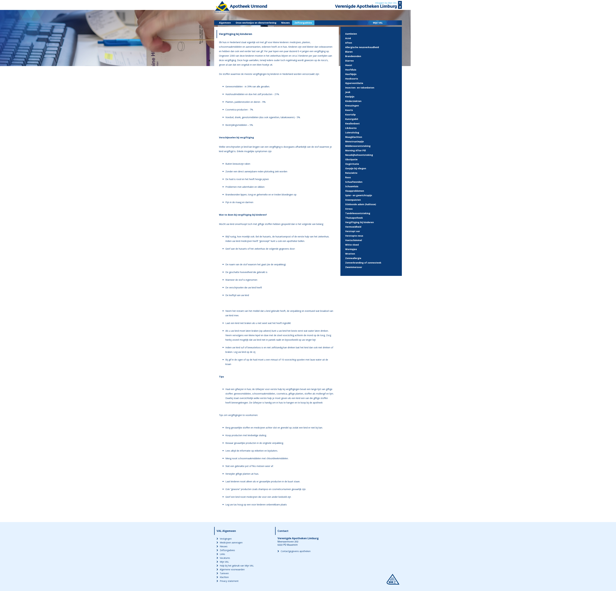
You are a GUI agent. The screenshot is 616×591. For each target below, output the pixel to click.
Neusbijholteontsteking (359, 154)
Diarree (349, 60)
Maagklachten (353, 136)
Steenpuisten (353, 199)
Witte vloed (352, 244)
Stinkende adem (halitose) (360, 204)
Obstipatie (351, 159)
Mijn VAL (378, 22)
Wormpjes (351, 249)
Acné (348, 38)
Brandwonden (353, 56)
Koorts (349, 110)
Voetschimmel (353, 240)
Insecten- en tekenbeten (359, 87)
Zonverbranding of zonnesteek (363, 262)
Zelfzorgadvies (303, 22)
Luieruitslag (352, 132)
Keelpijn (349, 96)
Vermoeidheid (353, 226)
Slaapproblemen (354, 190)
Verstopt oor (352, 231)
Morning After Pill (355, 150)
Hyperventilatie (354, 83)
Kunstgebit (351, 119)
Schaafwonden (353, 181)
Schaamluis (351, 186)
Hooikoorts (351, 78)
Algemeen (225, 22)
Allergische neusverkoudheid (362, 47)
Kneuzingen (352, 105)
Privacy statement (229, 581)
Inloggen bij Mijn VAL (386, 2)
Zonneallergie (353, 258)
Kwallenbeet (352, 123)
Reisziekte (351, 172)
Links (222, 554)
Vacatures (225, 557)
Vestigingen (226, 538)
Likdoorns (351, 128)
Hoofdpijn (350, 74)
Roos (348, 177)
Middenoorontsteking (358, 145)
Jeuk (347, 92)
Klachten (224, 577)
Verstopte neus (354, 235)
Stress (349, 208)
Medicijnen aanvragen (231, 542)
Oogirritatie (352, 163)
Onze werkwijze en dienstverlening (256, 22)
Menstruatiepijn (354, 141)
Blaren (349, 51)
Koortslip (350, 114)
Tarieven (224, 573)
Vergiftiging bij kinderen (359, 222)
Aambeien (351, 33)
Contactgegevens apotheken (296, 551)
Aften (348, 42)
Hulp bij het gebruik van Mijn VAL (237, 565)
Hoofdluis (350, 69)
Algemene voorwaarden (232, 569)
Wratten (350, 253)
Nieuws (285, 22)
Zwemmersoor (353, 267)
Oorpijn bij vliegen (355, 168)
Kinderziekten (353, 101)
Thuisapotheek (354, 217)
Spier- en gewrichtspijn (358, 195)
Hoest (348, 65)
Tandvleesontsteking (357, 213)
